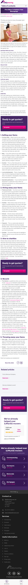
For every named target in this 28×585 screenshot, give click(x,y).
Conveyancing (7, 519)
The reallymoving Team (7, 14)
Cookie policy (7, 562)
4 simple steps (21, 453)
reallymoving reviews (9, 545)
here (7, 258)
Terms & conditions (8, 554)
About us (6, 540)
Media (5, 543)
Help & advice (7, 525)
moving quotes (15, 331)
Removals (6, 528)
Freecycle (8, 282)
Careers (6, 551)
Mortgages (6, 530)
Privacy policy (7, 559)
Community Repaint (15, 300)
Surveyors (6, 522)
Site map (6, 556)
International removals (9, 533)
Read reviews (19, 430)
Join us (6, 548)
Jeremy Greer (9, 16)
